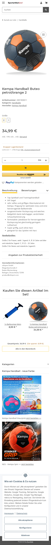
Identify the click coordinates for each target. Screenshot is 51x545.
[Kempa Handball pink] (21, 395)
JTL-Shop (30, 542)
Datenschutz (21, 513)
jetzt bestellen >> (33, 418)
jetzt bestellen (27, 464)
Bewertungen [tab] (28, 190)
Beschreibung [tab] (9, 190)
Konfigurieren (25, 528)
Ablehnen (25, 535)
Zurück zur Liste (10, 20)
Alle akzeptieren (25, 520)
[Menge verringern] (5, 160)
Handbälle (16, 103)
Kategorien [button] (8, 364)
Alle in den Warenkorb (25, 349)
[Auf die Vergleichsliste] (43, 34)
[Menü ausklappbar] (3, 1)
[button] (41, 2)
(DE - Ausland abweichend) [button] (30, 150)
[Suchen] (46, 10)
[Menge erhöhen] (46, 160)
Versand (23, 136)
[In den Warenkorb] (4, 28)
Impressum (9, 513)
